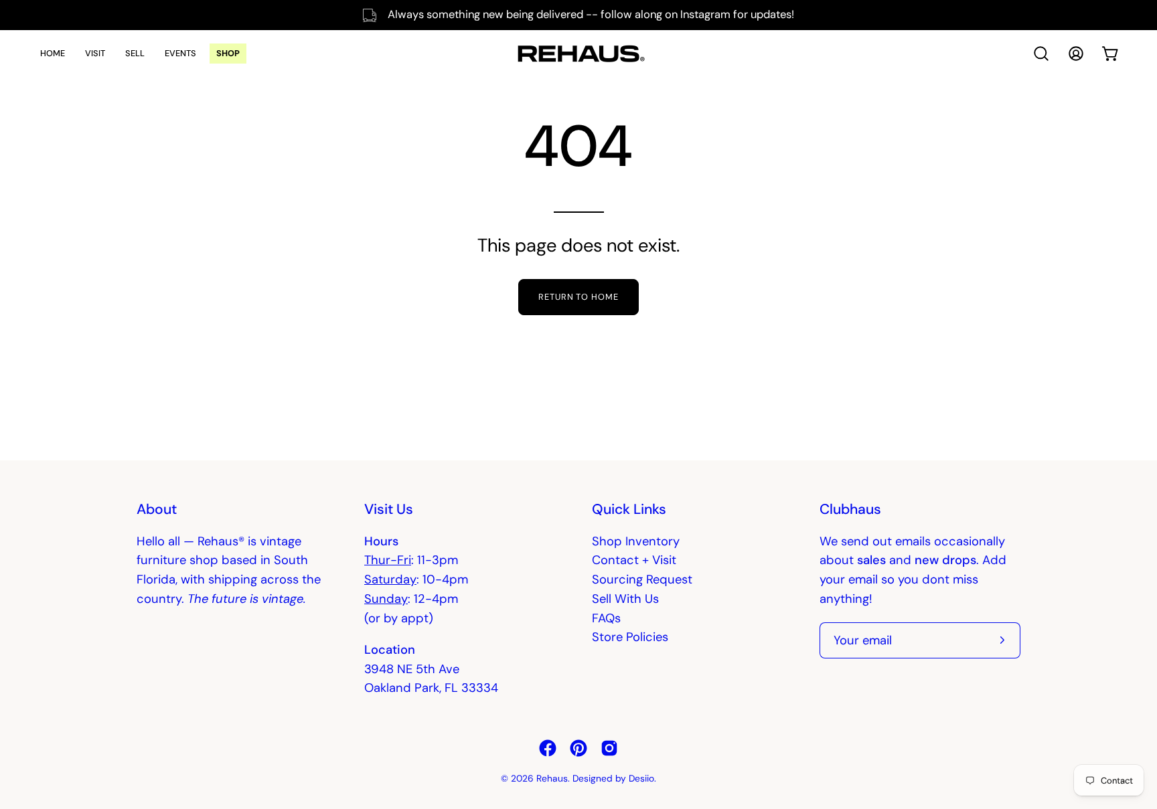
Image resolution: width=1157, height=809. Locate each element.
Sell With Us (625, 599)
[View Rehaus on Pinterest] (578, 748)
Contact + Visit (634, 560)
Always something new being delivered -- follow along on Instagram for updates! (591, 14)
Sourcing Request (642, 579)
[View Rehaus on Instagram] (609, 748)
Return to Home (578, 296)
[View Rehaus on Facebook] (548, 748)
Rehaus (552, 778)
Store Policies (630, 637)
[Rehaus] (578, 53)
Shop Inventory (636, 541)
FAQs (606, 618)
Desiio (641, 778)
